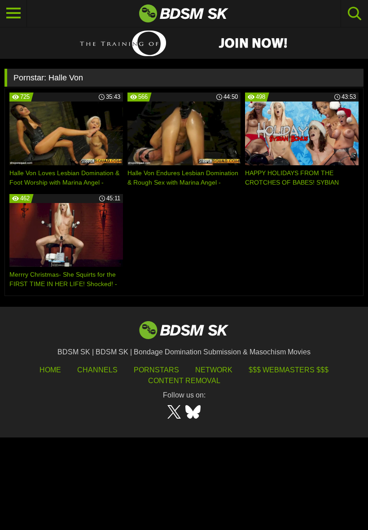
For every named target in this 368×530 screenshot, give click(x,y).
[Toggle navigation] (13, 13)
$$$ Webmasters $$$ (289, 370)
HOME (50, 370)
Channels (97, 370)
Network (213, 370)
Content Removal (184, 380)
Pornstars (156, 370)
